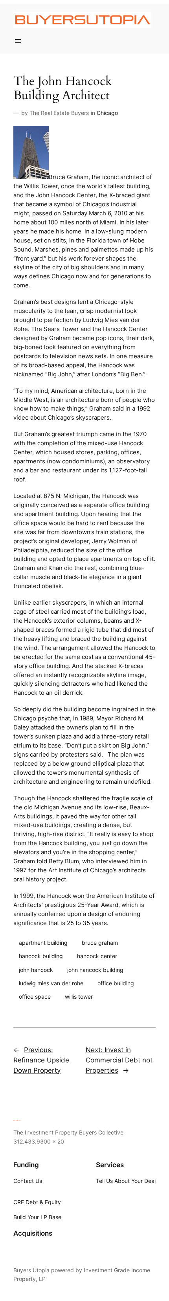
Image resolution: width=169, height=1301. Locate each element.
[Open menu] (18, 41)
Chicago (107, 112)
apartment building (43, 942)
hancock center (97, 956)
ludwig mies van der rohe (51, 983)
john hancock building (95, 969)
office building (115, 983)
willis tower (79, 996)
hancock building (41, 956)
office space (35, 996)
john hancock (36, 969)
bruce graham (100, 942)
